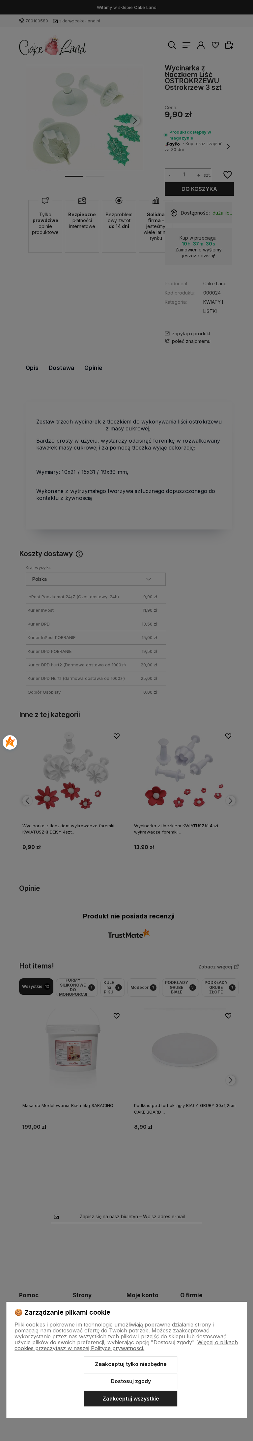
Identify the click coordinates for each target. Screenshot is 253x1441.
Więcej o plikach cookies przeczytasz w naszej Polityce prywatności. (126, 1345)
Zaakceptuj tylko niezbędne (131, 1364)
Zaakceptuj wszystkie (130, 1398)
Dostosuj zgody (131, 1381)
